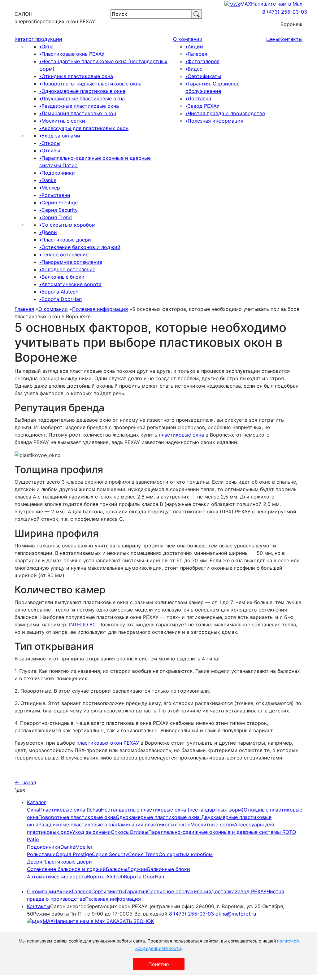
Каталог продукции (38, 39)
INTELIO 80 (82, 624)
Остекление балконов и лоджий (79, 247)
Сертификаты (203, 76)
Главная (24, 309)
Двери (48, 232)
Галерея (196, 54)
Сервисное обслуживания (179, 891)
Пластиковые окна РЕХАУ (72, 54)
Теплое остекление (64, 254)
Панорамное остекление (70, 262)
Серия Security (58, 210)
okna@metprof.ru (235, 914)
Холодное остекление (67, 269)
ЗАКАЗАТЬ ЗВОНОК (129, 921)
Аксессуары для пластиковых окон (83, 128)
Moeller (84, 847)
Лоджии (137, 869)
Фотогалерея (202, 61)
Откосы (49, 143)
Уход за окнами (59, 136)
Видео (194, 69)
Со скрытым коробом (67, 225)
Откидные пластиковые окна (76, 76)
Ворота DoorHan (60, 299)
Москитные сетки (62, 121)
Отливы (49, 150)
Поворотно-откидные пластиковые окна (90, 84)
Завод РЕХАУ (202, 106)
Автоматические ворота (70, 284)
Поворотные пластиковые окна (77, 817)
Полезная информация (214, 121)
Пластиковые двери (65, 240)
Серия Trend (55, 217)
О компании (187, 39)
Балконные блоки (62, 277)
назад (25, 782)
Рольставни (54, 195)
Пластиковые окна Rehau (70, 810)
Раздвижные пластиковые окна (79, 106)
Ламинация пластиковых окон (77, 113)
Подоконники (57, 173)
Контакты (290, 39)
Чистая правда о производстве (225, 113)
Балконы (116, 869)
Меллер (49, 188)
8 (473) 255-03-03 (284, 12)
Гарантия (136, 891)
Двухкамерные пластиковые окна (82, 98)
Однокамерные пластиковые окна (82, 91)
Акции (194, 46)
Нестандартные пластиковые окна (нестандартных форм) (172, 810)
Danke (47, 180)
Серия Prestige (58, 202)
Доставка (198, 98)
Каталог (36, 802)
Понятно (158, 964)
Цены (272, 39)
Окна (46, 46)
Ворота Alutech (58, 292)
